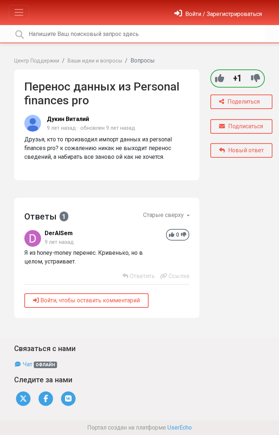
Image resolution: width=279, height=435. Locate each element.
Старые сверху (164, 215)
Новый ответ (245, 150)
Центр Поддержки (36, 61)
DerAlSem (59, 233)
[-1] (255, 78)
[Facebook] (46, 398)
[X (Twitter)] (23, 398)
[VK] (68, 398)
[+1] (219, 78)
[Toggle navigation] (19, 12)
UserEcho (179, 427)
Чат (38, 364)
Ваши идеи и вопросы (95, 61)
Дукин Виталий (68, 119)
